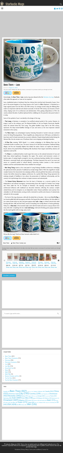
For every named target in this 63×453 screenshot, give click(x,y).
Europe (41, 396)
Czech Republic (45, 393)
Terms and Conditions (35, 449)
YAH (32, 404)
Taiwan (31, 402)
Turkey (47, 402)
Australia (6, 391)
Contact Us (45, 449)
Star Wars (14, 402)
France (53, 396)
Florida (47, 396)
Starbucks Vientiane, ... (35, 263)
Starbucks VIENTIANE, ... (22, 263)
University (53, 402)
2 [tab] (33, 269)
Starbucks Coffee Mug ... (15, 263)
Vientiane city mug (48, 97)
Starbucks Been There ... (9, 263)
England (30, 396)
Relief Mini (8, 374)
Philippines (23, 400)
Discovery (7, 360)
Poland (30, 400)
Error (35, 396)
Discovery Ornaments (11, 362)
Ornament (10, 400)
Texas (36, 402)
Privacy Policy (24, 449)
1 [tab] (30, 269)
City (24, 393)
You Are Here (8, 378)
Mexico (48, 398)
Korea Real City (9, 368)
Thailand (42, 402)
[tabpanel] (9, 260)
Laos (25, 243)
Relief (6, 372)
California (30, 391)
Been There (6, 243)
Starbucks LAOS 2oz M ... (28, 263)
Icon (6, 364)
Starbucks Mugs (15, 4)
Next (58, 260)
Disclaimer (17, 449)
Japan (35, 398)
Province (36, 400)
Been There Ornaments (11, 358)
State (22, 402)
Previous (4, 260)
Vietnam (23, 404)
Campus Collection (39, 391)
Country (21, 243)
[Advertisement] (31, 24)
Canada (49, 391)
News (6, 370)
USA (11, 404)
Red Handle (43, 400)
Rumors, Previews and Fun (12, 376)
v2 (19, 404)
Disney (24, 396)
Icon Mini (7, 366)
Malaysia (41, 398)
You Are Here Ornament (11, 380)
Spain (7, 402)
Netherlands (55, 398)
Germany (7, 398)
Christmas (13, 394)
